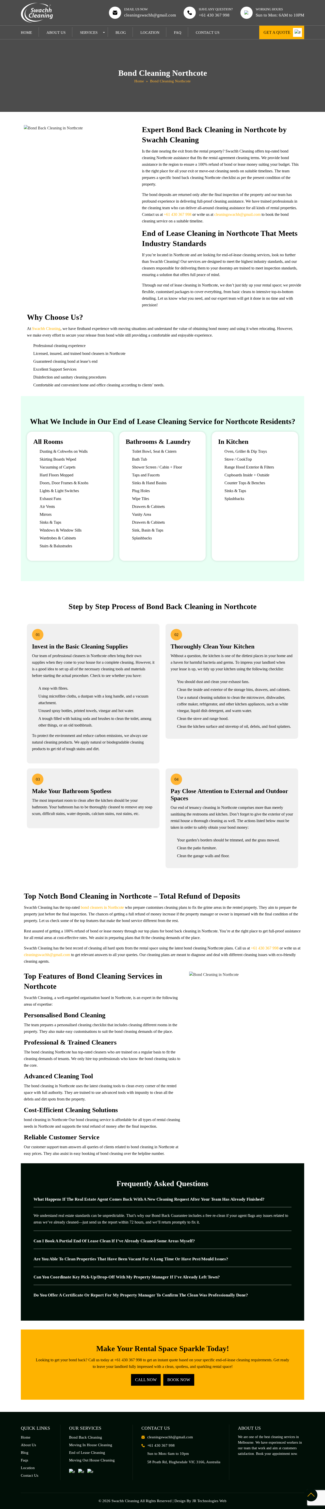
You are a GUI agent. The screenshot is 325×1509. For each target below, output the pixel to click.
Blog (121, 33)
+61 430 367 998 (214, 15)
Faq (177, 33)
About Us (56, 33)
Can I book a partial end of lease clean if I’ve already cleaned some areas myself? (114, 1241)
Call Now (146, 1380)
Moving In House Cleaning (90, 1445)
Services (89, 33)
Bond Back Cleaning (85, 1437)
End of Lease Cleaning (87, 1453)
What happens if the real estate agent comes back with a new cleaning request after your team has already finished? (149, 1199)
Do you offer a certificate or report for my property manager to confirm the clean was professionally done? (141, 1295)
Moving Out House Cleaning (92, 1460)
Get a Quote (277, 32)
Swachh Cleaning (46, 328)
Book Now (178, 1380)
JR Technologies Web (209, 1501)
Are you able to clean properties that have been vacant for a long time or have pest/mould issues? (131, 1259)
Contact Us (207, 33)
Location (149, 33)
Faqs (24, 1460)
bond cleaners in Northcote (102, 907)
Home (26, 33)
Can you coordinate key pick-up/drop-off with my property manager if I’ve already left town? (127, 1277)
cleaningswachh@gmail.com (150, 15)
